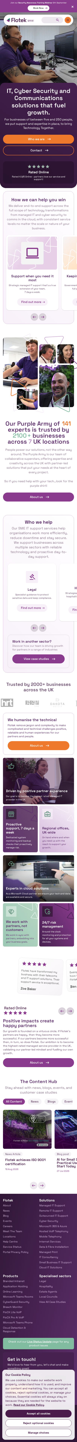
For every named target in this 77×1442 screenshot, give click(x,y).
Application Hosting (15, 1286)
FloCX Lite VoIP (12, 1312)
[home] (20, 20)
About (7, 1205)
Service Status (12, 1246)
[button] (34, 317)
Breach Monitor (12, 1307)
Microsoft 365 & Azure (53, 1226)
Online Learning (12, 1291)
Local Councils (48, 1296)
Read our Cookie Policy (28, 1405)
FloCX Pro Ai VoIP (13, 1317)
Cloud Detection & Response (14, 1329)
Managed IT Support (52, 1205)
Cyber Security (48, 1221)
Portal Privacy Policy (15, 1252)
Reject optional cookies (38, 1423)
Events (7, 1221)
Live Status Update (39, 1341)
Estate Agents (48, 1291)
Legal (42, 1281)
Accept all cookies (38, 1413)
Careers (7, 1226)
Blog (6, 1215)
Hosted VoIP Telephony (53, 1231)
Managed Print (48, 1252)
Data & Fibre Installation (54, 1246)
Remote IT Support (51, 1210)
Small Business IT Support (55, 1262)
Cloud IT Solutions (50, 1267)
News (6, 1210)
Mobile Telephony (50, 1236)
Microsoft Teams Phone (18, 1322)
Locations (9, 1236)
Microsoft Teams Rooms (18, 1296)
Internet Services (50, 1241)
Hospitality (46, 1286)
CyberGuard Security (16, 1302)
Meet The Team (12, 1231)
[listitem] (27, 1143)
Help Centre (10, 1241)
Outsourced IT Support (53, 1215)
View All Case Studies (52, 1302)
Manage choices (38, 1432)
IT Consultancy (48, 1257)
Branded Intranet (13, 1281)
